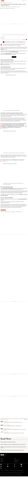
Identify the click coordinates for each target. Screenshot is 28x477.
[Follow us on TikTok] (24, 464)
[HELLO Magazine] (3, 0)
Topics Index (16, 461)
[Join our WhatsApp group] (4, 468)
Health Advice (7, 211)
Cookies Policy (7, 470)
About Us (2, 458)
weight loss (2, 49)
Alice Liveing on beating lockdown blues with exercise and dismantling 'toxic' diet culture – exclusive (14, 447)
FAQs (15, 458)
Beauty (4, 2)
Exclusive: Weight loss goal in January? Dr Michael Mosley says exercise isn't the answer (13, 444)
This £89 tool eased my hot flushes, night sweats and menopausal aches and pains (12, 450)
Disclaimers (2, 470)
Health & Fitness (9, 2)
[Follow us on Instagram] (4, 464)
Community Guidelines (12, 470)
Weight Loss (13, 211)
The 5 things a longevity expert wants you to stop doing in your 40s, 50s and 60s (13, 422)
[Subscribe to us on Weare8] (24, 466)
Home (1, 2)
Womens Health (19, 211)
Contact (2, 461)
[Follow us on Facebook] (10, 464)
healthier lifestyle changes (14, 51)
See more (25, 419)
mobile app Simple (8, 53)
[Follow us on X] (17, 464)
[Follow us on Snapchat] (10, 466)
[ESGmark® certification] (5, 455)
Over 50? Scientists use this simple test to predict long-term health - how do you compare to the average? (15, 429)
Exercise (2, 211)
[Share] (26, 39)
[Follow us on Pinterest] (17, 466)
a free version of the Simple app (8, 188)
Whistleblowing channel (19, 470)
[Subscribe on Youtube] (4, 466)
